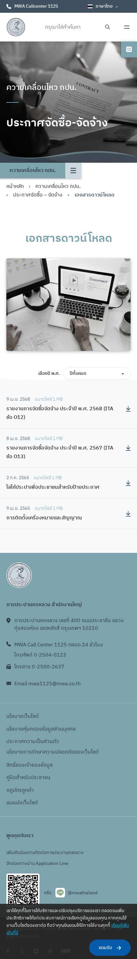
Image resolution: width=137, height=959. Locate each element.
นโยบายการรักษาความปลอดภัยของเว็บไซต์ (52, 752)
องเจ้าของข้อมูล (35, 765)
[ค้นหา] (107, 27)
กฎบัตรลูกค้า (20, 790)
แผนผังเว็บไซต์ (22, 803)
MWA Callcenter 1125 (36, 6)
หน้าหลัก (15, 186)
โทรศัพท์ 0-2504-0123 (40, 655)
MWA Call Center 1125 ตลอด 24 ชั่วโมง (58, 645)
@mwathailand (82, 892)
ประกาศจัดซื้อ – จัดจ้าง (37, 195)
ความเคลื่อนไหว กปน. (58, 186)
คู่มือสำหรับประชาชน (28, 777)
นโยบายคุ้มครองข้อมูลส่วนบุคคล (41, 729)
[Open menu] (127, 27)
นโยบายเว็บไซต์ (22, 716)
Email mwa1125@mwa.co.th (47, 684)
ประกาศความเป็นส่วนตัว (32, 741)
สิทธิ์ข (12, 765)
